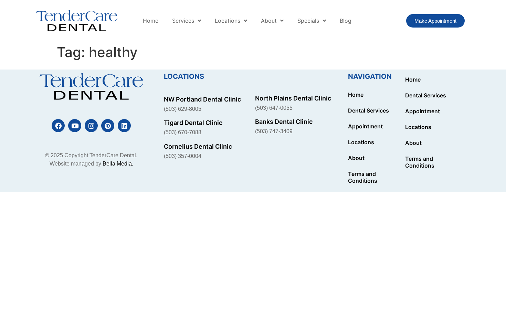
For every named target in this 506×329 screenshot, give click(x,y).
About (269, 20)
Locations (227, 20)
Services (183, 20)
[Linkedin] (124, 125)
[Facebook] (58, 125)
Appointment (365, 126)
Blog (345, 20)
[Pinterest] (107, 125)
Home (150, 20)
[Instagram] (91, 125)
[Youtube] (74, 125)
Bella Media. (118, 164)
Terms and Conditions (362, 177)
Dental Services (368, 110)
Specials (308, 20)
